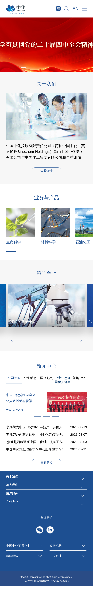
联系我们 (64, 580)
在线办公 (12, 502)
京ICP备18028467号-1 (31, 577)
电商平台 (61, 8)
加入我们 (12, 484)
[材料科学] (55, 222)
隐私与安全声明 (42, 580)
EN (75, 8)
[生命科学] (20, 222)
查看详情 (46, 170)
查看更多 (46, 462)
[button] (23, 67)
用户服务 (12, 493)
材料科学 (48, 242)
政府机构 (56, 545)
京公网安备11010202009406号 (58, 577)
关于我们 (12, 476)
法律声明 (28, 580)
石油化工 (82, 242)
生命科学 (13, 242)
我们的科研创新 (23, 322)
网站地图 (54, 580)
